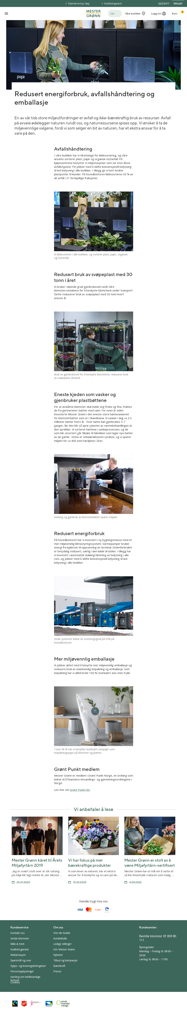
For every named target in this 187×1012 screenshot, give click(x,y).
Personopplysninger (22, 971)
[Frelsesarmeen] (24, 1004)
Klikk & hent (17, 944)
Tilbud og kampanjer (65, 960)
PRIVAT (177, 3)
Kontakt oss (17, 933)
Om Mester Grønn (64, 949)
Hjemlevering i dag (78, 3)
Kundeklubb (60, 938)
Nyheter (58, 955)
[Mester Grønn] (93, 13)
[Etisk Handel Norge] (63, 1004)
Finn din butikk (61, 933)
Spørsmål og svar (20, 960)
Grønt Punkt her (80, 790)
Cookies (15, 982)
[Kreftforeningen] (36, 1004)
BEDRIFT (163, 3)
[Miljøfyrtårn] (49, 1004)
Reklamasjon (18, 955)
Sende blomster (19, 938)
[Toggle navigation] (6, 13)
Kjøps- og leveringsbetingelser (28, 966)
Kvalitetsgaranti (113, 3)
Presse (57, 971)
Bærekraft (59, 966)
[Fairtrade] (15, 1004)
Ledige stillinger (62, 944)
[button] (158, 13)
